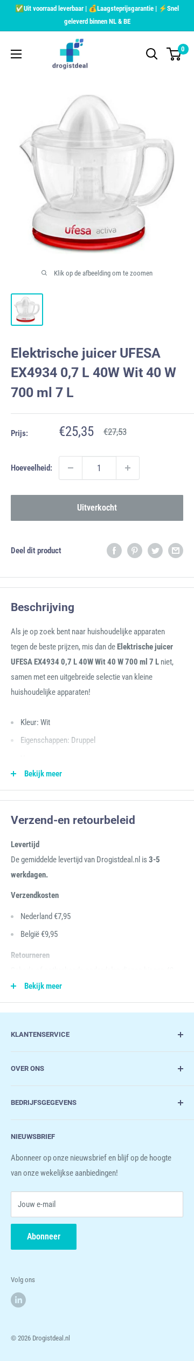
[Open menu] (16, 54)
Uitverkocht (97, 507)
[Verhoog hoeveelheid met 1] (127, 468)
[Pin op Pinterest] (134, 550)
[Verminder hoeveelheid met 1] (70, 468)
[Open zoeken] (152, 54)
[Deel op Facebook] (114, 550)
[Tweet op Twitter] (155, 550)
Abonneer (43, 1236)
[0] (174, 54)
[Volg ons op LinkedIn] (18, 1300)
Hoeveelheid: (31, 468)
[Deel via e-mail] (175, 550)
